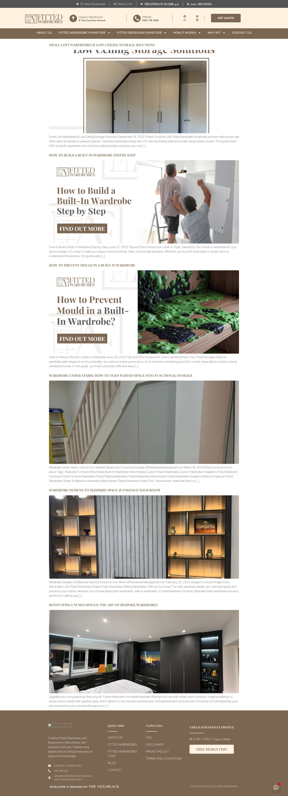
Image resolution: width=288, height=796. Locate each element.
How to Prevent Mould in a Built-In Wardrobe (92, 265)
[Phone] (137, 18)
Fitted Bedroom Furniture (139, 32)
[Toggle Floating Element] (275, 787)
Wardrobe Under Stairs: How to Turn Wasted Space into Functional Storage (121, 375)
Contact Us (242, 32)
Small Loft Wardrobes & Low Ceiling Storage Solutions (102, 44)
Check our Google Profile (212, 727)
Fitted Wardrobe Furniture (82, 32)
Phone (147, 17)
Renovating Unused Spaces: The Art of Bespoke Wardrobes (103, 604)
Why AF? (214, 32)
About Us (44, 32)
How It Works (184, 32)
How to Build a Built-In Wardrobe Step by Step (92, 155)
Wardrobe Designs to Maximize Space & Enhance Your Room (104, 490)
